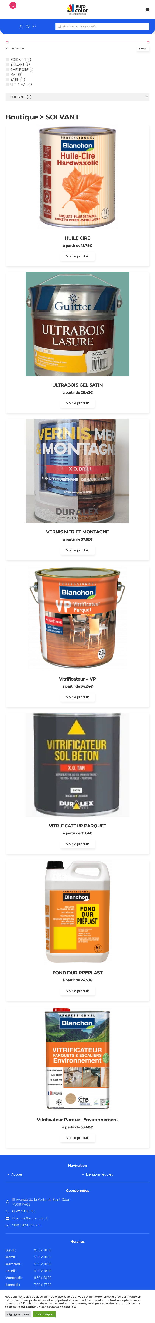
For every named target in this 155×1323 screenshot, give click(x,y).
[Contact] (34, 26)
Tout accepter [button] (44, 1314)
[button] (147, 9)
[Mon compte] (21, 26)
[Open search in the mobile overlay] (102, 26)
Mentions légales (99, 1174)
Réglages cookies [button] (18, 1314)
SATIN (14, 79)
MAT (13, 74)
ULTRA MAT (18, 84)
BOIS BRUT (18, 59)
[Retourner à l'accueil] (78, 9)
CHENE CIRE (19, 69)
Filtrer (142, 48)
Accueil (16, 1174)
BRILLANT (17, 64)
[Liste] (28, 26)
